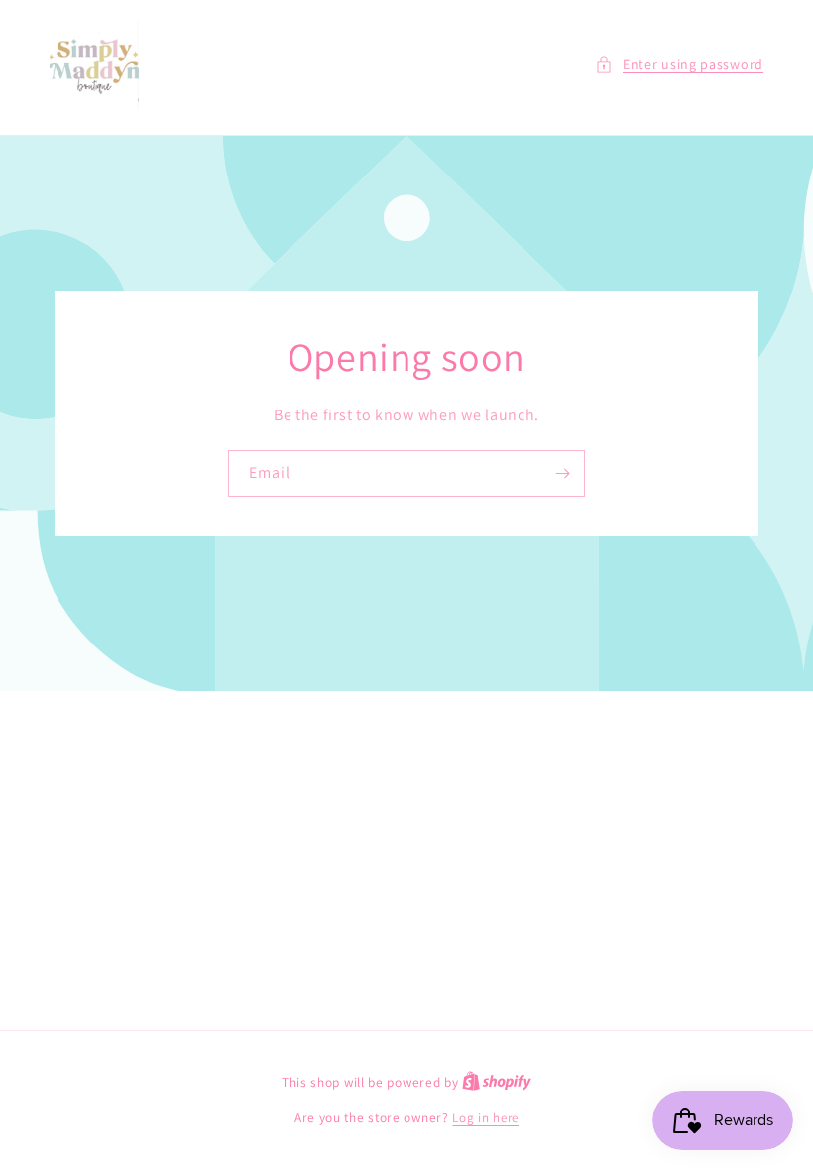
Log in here (485, 1118)
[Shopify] (496, 1082)
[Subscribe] (562, 473)
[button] (679, 65)
